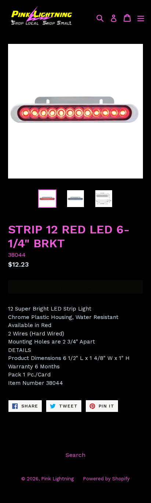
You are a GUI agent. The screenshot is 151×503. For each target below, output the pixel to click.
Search (75, 454)
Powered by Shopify (106, 478)
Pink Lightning (57, 478)
